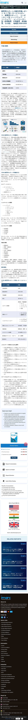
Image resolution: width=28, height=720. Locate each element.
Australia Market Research (6, 622)
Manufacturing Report (5, 634)
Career (2, 645)
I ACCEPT (18, 718)
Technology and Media (6, 690)
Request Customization (11, 463)
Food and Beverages (5, 682)
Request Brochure (10, 475)
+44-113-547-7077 (6, 708)
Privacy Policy (8, 718)
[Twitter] (7, 617)
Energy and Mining (5, 680)
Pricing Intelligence (5, 632)
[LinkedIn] (2, 617)
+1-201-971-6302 (5, 701)
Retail (2, 688)
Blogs (2, 636)
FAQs (2, 657)
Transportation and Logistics (7, 692)
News (2, 659)
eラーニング (7, 152)
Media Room (4, 651)
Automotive (3, 670)
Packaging (3, 686)
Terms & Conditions (5, 647)
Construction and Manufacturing (8, 676)
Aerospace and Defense (6, 666)
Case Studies (4, 640)
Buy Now (19, 29)
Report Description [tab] (14, 33)
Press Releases (4, 638)
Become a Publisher (5, 655)
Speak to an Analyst (10, 469)
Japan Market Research (6, 626)
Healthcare (3, 684)
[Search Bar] (22, 2)
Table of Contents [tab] (14, 36)
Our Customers (4, 653)
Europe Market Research (6, 628)
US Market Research (5, 630)
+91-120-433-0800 (6, 714)
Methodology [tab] (14, 39)
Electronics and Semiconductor (7, 678)
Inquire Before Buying (11, 481)
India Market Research (6, 624)
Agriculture (3, 668)
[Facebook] (5, 617)
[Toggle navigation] (25, 3)
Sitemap (3, 661)
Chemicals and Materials (6, 674)
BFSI (2, 672)
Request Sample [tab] (14, 42)
